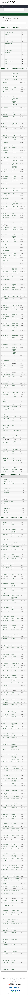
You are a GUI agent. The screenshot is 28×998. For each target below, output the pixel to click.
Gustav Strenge (6, 790)
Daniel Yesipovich (6, 682)
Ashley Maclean (6, 79)
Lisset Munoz (5, 337)
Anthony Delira (5, 609)
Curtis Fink (5, 807)
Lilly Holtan (5, 282)
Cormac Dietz (5, 921)
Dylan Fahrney (5, 876)
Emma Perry (5, 347)
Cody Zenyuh (5, 949)
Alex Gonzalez (5, 150)
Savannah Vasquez (6, 91)
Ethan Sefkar (5, 768)
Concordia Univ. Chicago (9, 41)
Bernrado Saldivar (6, 756)
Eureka (6, 59)
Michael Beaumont (6, 871)
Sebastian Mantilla (6, 821)
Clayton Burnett (6, 895)
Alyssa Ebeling (5, 305)
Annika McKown (6, 271)
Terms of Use (22, 976)
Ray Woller (5, 629)
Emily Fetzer (5, 404)
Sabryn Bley (5, 420)
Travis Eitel (5, 726)
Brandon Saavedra (6, 640)
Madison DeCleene (6, 193)
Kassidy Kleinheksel (6, 229)
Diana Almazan (6, 247)
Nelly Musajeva (6, 369)
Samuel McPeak (6, 636)
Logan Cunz (5, 652)
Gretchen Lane (5, 222)
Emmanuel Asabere (6, 919)
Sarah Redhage (6, 284)
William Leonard (6, 723)
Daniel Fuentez (6, 828)
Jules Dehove (5, 746)
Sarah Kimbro (5, 294)
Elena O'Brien (5, 416)
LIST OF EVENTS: (6, 20)
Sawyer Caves (5, 814)
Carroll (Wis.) (7, 36)
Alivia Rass (5, 135)
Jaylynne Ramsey (6, 381)
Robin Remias (5, 447)
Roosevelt (13, 234)
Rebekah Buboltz (6, 87)
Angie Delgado (5, 234)
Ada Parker (5, 154)
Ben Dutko (5, 643)
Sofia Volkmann (6, 425)
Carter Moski (5, 759)
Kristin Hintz (5, 188)
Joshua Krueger (6, 645)
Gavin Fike (5, 848)
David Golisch (5, 544)
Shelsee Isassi (5, 432)
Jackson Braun (6, 607)
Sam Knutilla (5, 169)
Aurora (6, 39)
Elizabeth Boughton (6, 320)
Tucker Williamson (6, 812)
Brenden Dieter (6, 761)
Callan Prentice (6, 274)
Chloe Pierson (5, 96)
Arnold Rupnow (6, 569)
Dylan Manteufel (6, 688)
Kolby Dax (5, 527)
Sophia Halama (6, 137)
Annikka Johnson (6, 109)
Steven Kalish (5, 583)
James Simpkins (6, 928)
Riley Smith (5, 749)
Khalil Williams (6, 912)
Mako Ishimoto (6, 307)
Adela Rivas (5, 378)
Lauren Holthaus (6, 190)
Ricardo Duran (5, 869)
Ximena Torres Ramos (5, 402)
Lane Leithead (5, 770)
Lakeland (13, 276)
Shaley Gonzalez (6, 217)
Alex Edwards (5, 833)
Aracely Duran (5, 435)
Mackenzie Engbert (6, 316)
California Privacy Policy (14, 976)
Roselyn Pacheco (6, 198)
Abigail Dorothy (6, 392)
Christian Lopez (6, 658)
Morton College (14, 435)
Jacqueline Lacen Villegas (6, 148)
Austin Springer (6, 590)
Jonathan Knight (6, 900)
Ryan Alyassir (5, 534)
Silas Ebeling (5, 546)
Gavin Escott (5, 886)
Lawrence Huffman (6, 611)
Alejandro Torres (6, 930)
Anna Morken (5, 186)
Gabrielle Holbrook (6, 219)
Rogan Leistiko (5, 675)
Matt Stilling (5, 536)
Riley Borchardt (6, 818)
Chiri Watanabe (6, 227)
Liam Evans (5, 697)
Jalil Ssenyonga (6, 878)
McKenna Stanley (6, 442)
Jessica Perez (5, 469)
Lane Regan (5, 932)
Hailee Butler (5, 323)
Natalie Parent (5, 114)
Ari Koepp (5, 353)
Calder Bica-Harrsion (7, 565)
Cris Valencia (5, 563)
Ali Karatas (5, 631)
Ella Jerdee (5, 84)
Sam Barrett (5, 126)
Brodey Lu (5, 549)
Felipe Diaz (5, 846)
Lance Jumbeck (6, 654)
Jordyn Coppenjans (6, 462)
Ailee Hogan (5, 178)
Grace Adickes (5, 430)
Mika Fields (5, 437)
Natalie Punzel (5, 208)
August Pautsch (6, 298)
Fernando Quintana (6, 677)
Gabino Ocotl (5, 923)
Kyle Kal (4, 908)
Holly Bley (5, 471)
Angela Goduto (5, 456)
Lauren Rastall (5, 460)
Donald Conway (6, 663)
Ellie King (4, 253)
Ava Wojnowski (6, 181)
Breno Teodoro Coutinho (5, 942)
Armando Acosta (6, 600)
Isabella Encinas (6, 291)
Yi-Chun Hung (5, 855)
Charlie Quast (5, 622)
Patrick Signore (6, 788)
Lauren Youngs (6, 296)
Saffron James (6, 344)
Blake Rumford (5, 862)
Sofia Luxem (5, 303)
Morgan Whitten (6, 357)
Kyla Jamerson (6, 390)
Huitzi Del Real (5, 816)
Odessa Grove (5, 451)
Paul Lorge (5, 803)
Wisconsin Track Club (9, 32)
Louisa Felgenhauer (6, 171)
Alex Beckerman (6, 595)
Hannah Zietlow (6, 203)
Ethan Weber (5, 625)
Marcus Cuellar (6, 883)
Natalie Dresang (6, 174)
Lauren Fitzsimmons (7, 105)
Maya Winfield (5, 98)
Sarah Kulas (5, 112)
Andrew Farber (5, 656)
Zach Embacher (6, 805)
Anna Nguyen (5, 82)
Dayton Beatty (5, 704)
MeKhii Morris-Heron (7, 937)
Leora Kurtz (5, 166)
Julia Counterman (6, 374)
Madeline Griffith (6, 418)
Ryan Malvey (5, 733)
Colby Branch (5, 620)
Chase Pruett (5, 649)
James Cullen (5, 709)
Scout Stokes (5, 572)
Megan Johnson (6, 215)
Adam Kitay (5, 542)
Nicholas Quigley (6, 605)
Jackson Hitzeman (6, 880)
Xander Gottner (6, 524)
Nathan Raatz (5, 578)
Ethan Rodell (5, 835)
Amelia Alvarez (6, 360)
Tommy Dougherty (6, 890)
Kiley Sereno (5, 123)
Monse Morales (6, 287)
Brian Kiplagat (5, 739)
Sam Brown (5, 551)
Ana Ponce (5, 300)
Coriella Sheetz (6, 453)
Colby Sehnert (5, 751)
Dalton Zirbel (5, 618)
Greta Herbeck (5, 260)
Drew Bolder (5, 627)
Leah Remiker (5, 77)
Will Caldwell (5, 702)
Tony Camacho (6, 556)
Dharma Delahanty (6, 376)
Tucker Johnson (6, 823)
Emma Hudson (6, 157)
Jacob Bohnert (5, 955)
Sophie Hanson (6, 176)
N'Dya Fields (5, 458)
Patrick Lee (5, 522)
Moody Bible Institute (9, 61)
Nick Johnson (5, 665)
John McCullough (6, 558)
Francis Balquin (6, 714)
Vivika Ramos (5, 210)
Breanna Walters (6, 349)
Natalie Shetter (6, 206)
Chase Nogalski (6, 567)
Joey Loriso (5, 602)
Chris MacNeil (5, 867)
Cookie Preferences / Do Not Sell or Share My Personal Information (15, 980)
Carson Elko (5, 783)
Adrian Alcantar (6, 754)
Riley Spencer (5, 383)
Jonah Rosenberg (6, 775)
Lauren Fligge (5, 142)
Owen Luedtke (5, 850)
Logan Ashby (5, 964)
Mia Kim (4, 467)
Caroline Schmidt (6, 244)
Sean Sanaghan (6, 960)
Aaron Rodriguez (6, 860)
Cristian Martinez (6, 826)
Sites (5, 978)
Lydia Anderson (6, 250)
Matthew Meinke (6, 560)
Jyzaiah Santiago (6, 905)
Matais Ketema (6, 680)
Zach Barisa (5, 716)
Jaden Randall (5, 365)
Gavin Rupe (5, 763)
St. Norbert (7, 34)
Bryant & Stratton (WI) (15, 148)
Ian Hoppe (5, 638)
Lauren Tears (5, 160)
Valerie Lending (6, 241)
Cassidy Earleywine (6, 145)
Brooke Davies (5, 118)
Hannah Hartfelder (6, 325)
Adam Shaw (5, 953)
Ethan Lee (5, 585)
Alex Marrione (5, 772)
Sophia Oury (5, 139)
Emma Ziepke (5, 276)
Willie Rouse (5, 853)
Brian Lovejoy (5, 531)
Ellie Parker (5, 423)
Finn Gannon (5, 951)
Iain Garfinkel (5, 830)
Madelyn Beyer (5, 195)
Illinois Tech (7, 48)
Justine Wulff (5, 163)
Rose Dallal (5, 309)
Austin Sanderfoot (6, 529)
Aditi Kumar (5, 396)
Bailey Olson (5, 958)
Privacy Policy (6, 976)
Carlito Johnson (6, 647)
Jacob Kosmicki (6, 711)
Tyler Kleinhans (6, 798)
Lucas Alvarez (5, 692)
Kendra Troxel (5, 133)
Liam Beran (5, 796)
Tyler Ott (4, 554)
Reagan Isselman (6, 279)
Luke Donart (5, 588)
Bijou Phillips (5, 121)
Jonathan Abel (5, 574)
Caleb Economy (6, 910)
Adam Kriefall (5, 916)
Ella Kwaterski (5, 411)
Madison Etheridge (6, 107)
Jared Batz (5, 581)
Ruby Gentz (5, 449)
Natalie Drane (5, 394)
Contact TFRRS (18, 978)
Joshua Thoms (6, 616)
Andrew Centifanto (6, 778)
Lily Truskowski (6, 239)
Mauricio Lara (5, 939)
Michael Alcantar (6, 614)
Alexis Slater (5, 444)
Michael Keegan (6, 969)
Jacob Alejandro (6, 667)
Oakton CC (13, 376)
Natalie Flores (5, 183)
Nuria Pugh (5, 314)
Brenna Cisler (5, 116)
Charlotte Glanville (6, 268)
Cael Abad (5, 766)
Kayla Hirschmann (6, 255)
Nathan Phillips (6, 858)
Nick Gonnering (6, 925)
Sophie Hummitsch (6, 231)
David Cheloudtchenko (6, 700)
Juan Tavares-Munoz (5, 794)
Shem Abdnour (6, 737)
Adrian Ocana (5, 718)
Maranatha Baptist (8, 50)
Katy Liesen (5, 414)
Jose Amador (5, 934)
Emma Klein (5, 355)
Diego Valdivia (5, 593)
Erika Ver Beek (5, 266)
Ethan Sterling (5, 685)
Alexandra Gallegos (6, 312)
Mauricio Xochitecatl (7, 597)
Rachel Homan (6, 318)
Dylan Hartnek (5, 914)
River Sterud (5, 744)
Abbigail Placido (6, 385)
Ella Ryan (4, 263)
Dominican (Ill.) (7, 57)
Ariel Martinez (5, 101)
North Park (7, 65)
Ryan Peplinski (5, 728)
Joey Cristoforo (6, 735)
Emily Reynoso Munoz (5, 428)
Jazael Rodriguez (6, 893)
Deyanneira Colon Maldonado (6, 409)
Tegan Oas (5, 236)
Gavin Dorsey (5, 780)
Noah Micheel (5, 634)
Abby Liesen (5, 399)
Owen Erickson (6, 660)
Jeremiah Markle (6, 902)
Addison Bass (5, 328)
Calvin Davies (5, 539)
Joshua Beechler (6, 962)
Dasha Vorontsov (6, 73)
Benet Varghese (6, 874)
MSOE (6, 63)
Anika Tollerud (5, 152)
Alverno (6, 54)
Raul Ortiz (5, 809)
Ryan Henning (5, 800)
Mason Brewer (5, 785)
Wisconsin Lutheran (8, 43)
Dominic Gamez (6, 730)
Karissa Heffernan (6, 89)
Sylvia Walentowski (6, 257)
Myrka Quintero (6, 406)
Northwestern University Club (14, 167)
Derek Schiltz (5, 694)
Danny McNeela (6, 706)
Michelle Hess (5, 387)
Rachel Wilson (5, 335)
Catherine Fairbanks (6, 465)
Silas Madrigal (5, 844)
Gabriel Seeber (5, 946)
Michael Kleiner (6, 944)
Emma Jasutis (5, 93)
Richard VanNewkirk (6, 865)
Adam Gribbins (6, 670)
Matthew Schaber (6, 673)
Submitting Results (10, 978)
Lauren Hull (5, 201)
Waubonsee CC (7, 52)
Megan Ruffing (5, 330)
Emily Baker (5, 213)
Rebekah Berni (5, 289)
